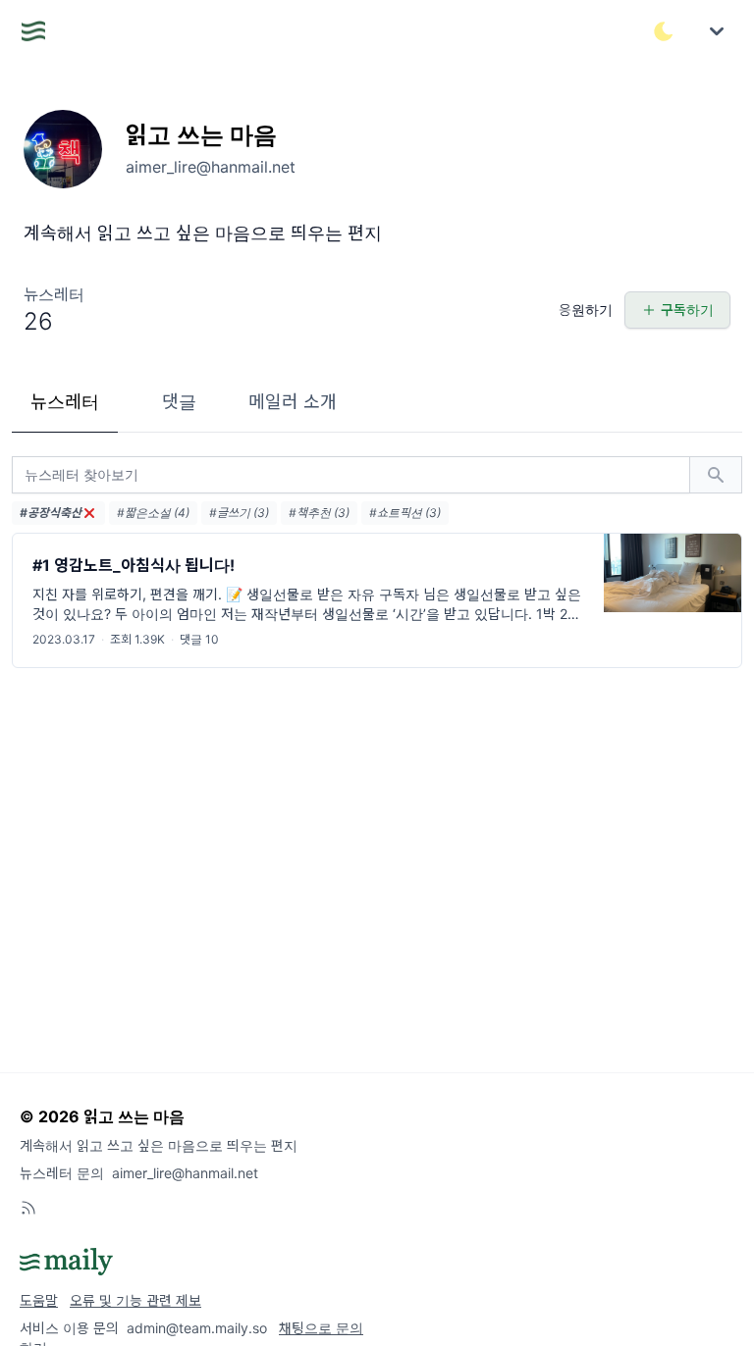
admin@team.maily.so (197, 1328)
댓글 (179, 401)
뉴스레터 (64, 401)
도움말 (39, 1300)
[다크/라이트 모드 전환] (663, 31)
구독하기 (687, 309)
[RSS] (28, 1208)
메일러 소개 (292, 401)
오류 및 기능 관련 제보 (135, 1300)
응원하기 (586, 309)
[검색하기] (715, 474)
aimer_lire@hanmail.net (185, 1173)
